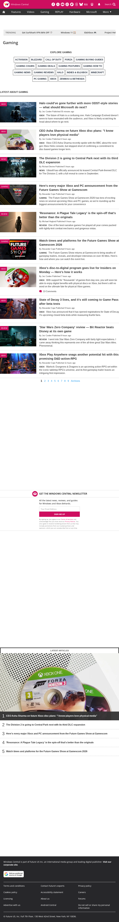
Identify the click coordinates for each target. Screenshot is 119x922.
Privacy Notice (70, 521)
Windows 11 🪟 (68, 32)
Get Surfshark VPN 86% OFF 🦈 (37, 32)
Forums (81, 898)
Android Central (48, 905)
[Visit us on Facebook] (53, 4)
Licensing (8, 898)
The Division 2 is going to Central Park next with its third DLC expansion (45, 724)
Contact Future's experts (52, 885)
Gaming (44, 12)
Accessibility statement (52, 892)
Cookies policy (10, 892)
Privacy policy (84, 885)
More (106, 12)
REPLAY (59, 12)
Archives (75, 381)
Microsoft (91, 12)
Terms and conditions (14, 885)
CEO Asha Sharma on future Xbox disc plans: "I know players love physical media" (51, 716)
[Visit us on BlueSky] (81, 4)
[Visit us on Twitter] (58, 4)
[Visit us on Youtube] (62, 4)
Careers (82, 892)
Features (16, 12)
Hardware (74, 12)
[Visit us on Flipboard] (72, 4)
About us (45, 898)
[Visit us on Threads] (76, 4)
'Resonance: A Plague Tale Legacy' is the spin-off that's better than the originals (50, 742)
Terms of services (67, 519)
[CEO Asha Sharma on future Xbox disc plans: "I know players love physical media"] (59, 686)
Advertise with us (11, 905)
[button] (110, 4)
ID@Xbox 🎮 (90, 32)
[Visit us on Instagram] (67, 4)
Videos (30, 12)
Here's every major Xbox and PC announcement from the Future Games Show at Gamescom (56, 733)
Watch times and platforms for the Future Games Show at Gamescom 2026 (46, 751)
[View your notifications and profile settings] (99, 4)
